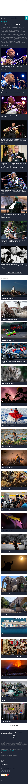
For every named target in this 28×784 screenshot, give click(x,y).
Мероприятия (10, 733)
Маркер (2, 760)
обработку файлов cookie (22, 747)
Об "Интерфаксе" (8, 732)
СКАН (2, 765)
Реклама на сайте (4, 733)
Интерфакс (14, 18)
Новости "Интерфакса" (4, 764)
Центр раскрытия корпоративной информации (8, 768)
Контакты (2, 732)
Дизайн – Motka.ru (4, 780)
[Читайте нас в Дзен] (2, 771)
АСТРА (2, 761)
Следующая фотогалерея (13, 272)
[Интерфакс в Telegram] (4, 771)
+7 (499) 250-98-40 (4, 750)
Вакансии (20, 732)
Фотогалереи (4, 21)
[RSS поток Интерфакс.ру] (8, 771)
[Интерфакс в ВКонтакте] (6, 771)
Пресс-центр (15, 732)
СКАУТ (2, 759)
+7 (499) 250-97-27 (13, 750)
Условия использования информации (8, 777)
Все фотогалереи (14, 725)
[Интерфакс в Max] (9, 771)
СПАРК (2, 756)
